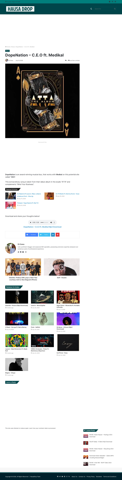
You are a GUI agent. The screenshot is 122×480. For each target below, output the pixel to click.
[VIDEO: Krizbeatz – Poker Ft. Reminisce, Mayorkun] (42, 340)
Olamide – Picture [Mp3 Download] (16, 305)
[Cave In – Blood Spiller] (42, 297)
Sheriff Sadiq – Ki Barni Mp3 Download (100, 441)
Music (13, 47)
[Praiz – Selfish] (42, 318)
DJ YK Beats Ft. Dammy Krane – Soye (67, 194)
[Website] (19, 252)
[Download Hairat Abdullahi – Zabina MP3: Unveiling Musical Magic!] (85, 457)
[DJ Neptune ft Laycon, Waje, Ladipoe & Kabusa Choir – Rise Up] (10, 196)
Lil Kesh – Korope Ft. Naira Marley (15, 327)
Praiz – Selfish (35, 327)
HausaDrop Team (35, 476)
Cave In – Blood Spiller (38, 305)
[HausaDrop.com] (20, 8)
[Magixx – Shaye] (16, 364)
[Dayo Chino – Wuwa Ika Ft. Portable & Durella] (68, 297)
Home (8, 47)
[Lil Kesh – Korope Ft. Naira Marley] (16, 318)
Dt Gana (21, 244)
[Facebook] (21, 252)
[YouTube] (23, 252)
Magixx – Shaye (10, 373)
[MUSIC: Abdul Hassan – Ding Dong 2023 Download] (85, 450)
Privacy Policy (91, 476)
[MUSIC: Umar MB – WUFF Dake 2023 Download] (85, 464)
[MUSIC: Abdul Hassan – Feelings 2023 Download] (85, 436)
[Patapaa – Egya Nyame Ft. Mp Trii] (10, 205)
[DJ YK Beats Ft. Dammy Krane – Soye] (49, 196)
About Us (74, 476)
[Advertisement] (61, 29)
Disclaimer (99, 476)
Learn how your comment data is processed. (42, 428)
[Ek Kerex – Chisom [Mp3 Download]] (68, 318)
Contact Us (82, 476)
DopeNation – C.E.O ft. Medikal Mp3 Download (42, 227)
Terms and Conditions (109, 476)
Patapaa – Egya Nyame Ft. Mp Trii (27, 203)
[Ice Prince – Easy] (68, 342)
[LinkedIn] (53, 235)
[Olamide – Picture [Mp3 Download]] (16, 297)
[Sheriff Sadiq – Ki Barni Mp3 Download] (85, 443)
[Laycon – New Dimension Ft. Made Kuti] (16, 340)
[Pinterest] (57, 235)
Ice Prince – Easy (62, 353)
